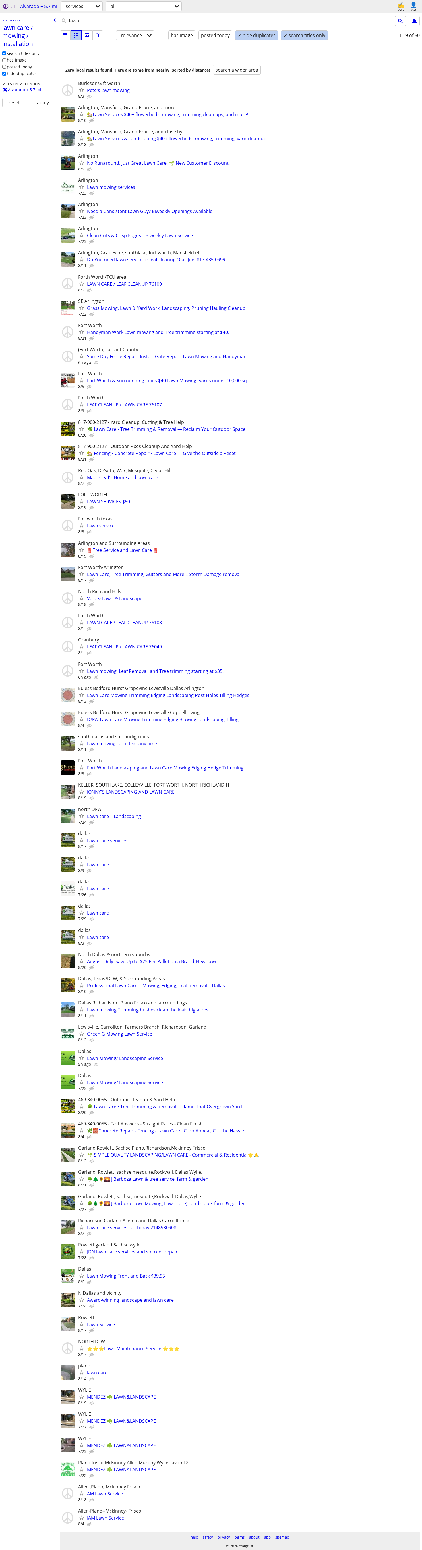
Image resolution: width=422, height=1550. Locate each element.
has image (17, 60)
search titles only (23, 53)
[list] (65, 35)
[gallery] (87, 35)
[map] (97, 35)
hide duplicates (22, 73)
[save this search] (414, 21)
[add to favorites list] (81, 90)
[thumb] (76, 35)
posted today (19, 67)
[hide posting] (89, 96)
